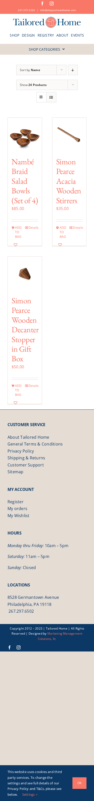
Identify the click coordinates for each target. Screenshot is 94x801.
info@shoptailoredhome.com (58, 10)
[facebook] (42, 4)
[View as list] (51, 97)
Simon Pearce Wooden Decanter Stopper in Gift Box (25, 329)
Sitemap (16, 471)
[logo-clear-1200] (47, 18)
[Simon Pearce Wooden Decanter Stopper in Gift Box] (25, 274)
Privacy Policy (21, 451)
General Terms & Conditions (35, 444)
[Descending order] (73, 70)
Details (33, 227)
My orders (17, 508)
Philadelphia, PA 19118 (29, 604)
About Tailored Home (28, 437)
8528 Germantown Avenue (33, 597)
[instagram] (52, 4)
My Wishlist (19, 515)
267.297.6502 (26, 10)
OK (79, 783)
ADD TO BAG (18, 232)
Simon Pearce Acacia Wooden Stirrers (68, 181)
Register (16, 502)
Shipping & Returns (26, 458)
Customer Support (26, 465)
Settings (29, 794)
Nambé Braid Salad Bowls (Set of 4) (25, 181)
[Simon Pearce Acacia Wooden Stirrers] (69, 135)
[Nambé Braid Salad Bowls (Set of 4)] (25, 135)
